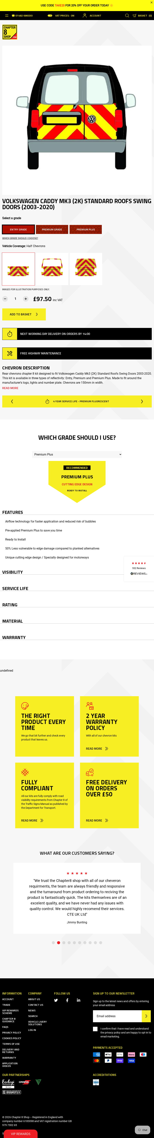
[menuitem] (25, 1082)
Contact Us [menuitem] (35, 1005)
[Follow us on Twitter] (56, 1000)
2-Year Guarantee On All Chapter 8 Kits (80, 401)
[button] (139, 569)
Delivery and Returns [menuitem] (10, 1050)
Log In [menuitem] (32, 1030)
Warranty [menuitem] (9, 1058)
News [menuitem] (31, 1010)
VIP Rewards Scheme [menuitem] (10, 1011)
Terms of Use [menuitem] (11, 1044)
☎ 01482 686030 (22, 15)
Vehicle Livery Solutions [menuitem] (37, 1023)
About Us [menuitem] (34, 999)
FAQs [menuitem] (5, 1027)
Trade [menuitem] (6, 1005)
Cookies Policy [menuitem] (11, 1038)
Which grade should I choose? (20, 238)
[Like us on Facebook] (68, 1000)
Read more (10, 387)
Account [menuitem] (8, 999)
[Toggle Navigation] (6, 15)
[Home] (9, 31)
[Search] (127, 15)
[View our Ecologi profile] (8, 1083)
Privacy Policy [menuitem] (11, 1032)
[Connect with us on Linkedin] (79, 1000)
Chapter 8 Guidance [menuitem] (8, 1020)
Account (95, 15)
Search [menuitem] (33, 1016)
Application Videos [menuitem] (10, 1064)
